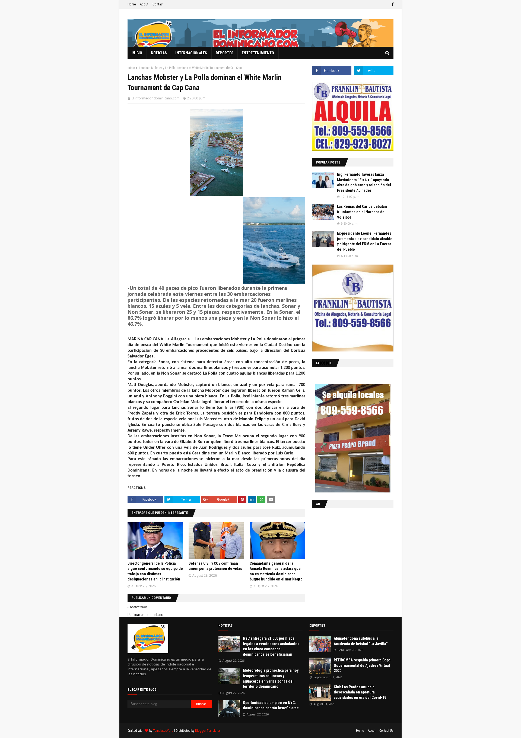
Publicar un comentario (145, 615)
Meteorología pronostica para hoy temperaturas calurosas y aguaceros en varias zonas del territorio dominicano (270, 678)
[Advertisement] (346, 548)
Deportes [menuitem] (224, 53)
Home (132, 4)
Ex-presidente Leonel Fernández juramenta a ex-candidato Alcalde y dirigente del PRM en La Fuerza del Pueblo (364, 241)
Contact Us (386, 731)
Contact (158, 4)
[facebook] (391, 4)
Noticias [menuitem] (159, 53)
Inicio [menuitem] (137, 53)
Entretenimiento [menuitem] (258, 53)
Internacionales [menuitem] (191, 53)
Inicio (131, 68)
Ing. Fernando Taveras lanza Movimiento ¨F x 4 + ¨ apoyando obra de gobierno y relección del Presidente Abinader (364, 182)
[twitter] (373, 70)
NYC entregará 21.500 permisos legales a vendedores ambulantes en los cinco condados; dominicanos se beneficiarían (271, 646)
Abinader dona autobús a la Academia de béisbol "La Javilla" (360, 641)
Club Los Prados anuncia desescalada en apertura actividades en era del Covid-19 (360, 692)
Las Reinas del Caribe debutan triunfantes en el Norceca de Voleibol (362, 211)
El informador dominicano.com (156, 98)
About (144, 4)
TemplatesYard (163, 731)
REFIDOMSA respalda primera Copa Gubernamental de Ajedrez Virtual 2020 (362, 665)
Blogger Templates (208, 731)
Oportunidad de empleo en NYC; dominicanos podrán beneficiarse (271, 705)
